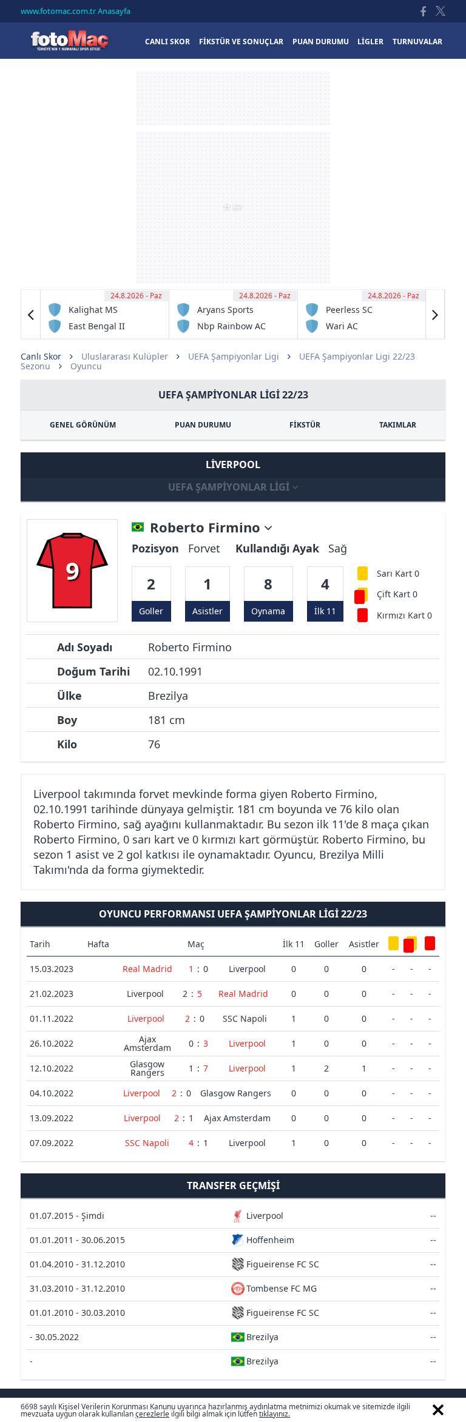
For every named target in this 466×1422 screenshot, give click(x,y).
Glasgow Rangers (147, 1068)
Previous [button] (31, 314)
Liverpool (247, 968)
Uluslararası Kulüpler (124, 356)
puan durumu (320, 41)
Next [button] (435, 314)
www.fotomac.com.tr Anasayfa (75, 10)
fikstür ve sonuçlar (241, 41)
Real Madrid (147, 968)
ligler (370, 41)
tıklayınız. (274, 1414)
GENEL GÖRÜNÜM (83, 425)
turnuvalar (417, 41)
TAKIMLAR (397, 425)
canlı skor (167, 41)
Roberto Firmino (207, 527)
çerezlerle (152, 1414)
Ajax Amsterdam (147, 1043)
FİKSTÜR (304, 425)
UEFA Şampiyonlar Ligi (233, 356)
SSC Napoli (245, 1018)
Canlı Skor (69, 40)
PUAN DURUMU (203, 425)
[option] (105, 314)
